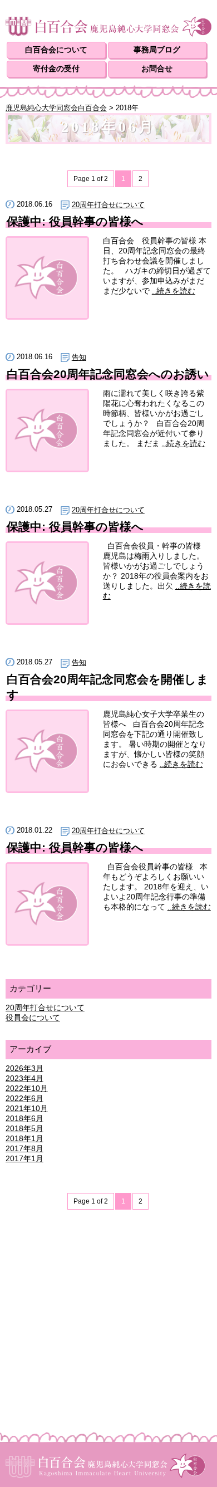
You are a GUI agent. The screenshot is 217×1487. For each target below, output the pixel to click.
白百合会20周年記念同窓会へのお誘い (108, 374)
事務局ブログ (157, 49)
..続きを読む (173, 290)
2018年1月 (24, 1138)
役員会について (33, 1017)
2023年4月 (24, 1078)
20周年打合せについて (108, 205)
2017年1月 (24, 1158)
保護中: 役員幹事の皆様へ (75, 221)
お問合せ (156, 68)
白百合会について (56, 49)
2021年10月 (27, 1108)
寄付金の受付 (56, 68)
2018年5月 (24, 1128)
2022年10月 (27, 1088)
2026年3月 (24, 1068)
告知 (79, 357)
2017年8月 (24, 1148)
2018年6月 (24, 1118)
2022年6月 (24, 1098)
